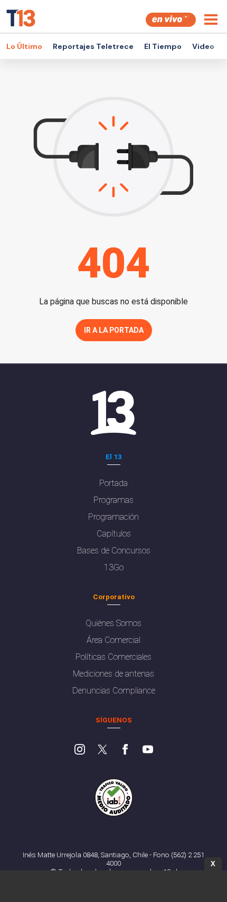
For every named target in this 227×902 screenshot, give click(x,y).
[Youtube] (147, 750)
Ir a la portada (114, 330)
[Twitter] (102, 750)
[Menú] (211, 19)
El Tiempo (163, 46)
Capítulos (114, 534)
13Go (114, 567)
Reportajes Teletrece (93, 46)
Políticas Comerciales (113, 657)
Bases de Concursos (113, 551)
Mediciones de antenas (113, 674)
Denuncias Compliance (113, 691)
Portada (113, 483)
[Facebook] (125, 750)
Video (203, 46)
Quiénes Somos (113, 623)
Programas (113, 500)
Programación (113, 517)
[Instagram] (79, 750)
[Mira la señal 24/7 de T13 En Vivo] (171, 20)
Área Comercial (113, 640)
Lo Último (24, 46)
